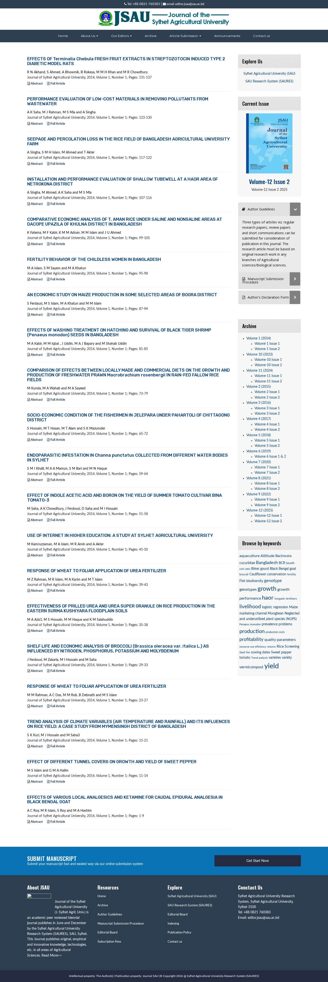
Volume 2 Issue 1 (267, 392)
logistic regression (275, 607)
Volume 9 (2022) (258, 494)
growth (267, 589)
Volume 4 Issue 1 (267, 424)
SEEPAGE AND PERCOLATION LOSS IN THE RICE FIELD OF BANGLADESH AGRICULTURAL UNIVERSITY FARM (128, 141)
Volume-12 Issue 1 (268, 515)
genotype (273, 580)
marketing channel (253, 613)
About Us (88, 36)
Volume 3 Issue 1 (267, 408)
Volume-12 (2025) (259, 510)
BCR (282, 563)
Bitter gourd (260, 569)
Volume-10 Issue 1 (268, 360)
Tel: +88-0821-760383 (143, 4)
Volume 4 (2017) (258, 419)
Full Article (57, 83)
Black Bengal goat (283, 569)
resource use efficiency (252, 646)
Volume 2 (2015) (258, 386)
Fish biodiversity (251, 581)
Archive (151, 36)
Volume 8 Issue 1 (267, 483)
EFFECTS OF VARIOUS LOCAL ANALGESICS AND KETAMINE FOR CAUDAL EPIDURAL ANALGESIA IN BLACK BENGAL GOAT (125, 800)
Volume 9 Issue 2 (267, 505)
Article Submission (184, 36)
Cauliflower (257, 574)
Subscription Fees (109, 941)
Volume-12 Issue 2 (269, 181)
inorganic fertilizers (285, 598)
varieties (275, 657)
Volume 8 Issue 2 (267, 489)
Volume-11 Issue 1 (268, 376)
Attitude (267, 556)
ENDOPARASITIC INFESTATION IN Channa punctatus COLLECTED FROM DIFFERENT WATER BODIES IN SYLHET (127, 458)
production (252, 631)
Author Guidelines (109, 914)
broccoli (244, 574)
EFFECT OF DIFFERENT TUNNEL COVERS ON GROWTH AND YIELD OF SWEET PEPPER (111, 761)
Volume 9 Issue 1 (267, 499)
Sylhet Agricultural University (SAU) (269, 73)
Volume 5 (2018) (258, 435)
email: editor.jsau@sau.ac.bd (185, 4)
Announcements (227, 36)
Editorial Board (107, 932)
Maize (293, 607)
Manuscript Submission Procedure (120, 923)
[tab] (269, 209)
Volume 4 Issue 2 (267, 429)
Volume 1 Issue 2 (267, 349)
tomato (244, 657)
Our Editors (120, 36)
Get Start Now (257, 861)
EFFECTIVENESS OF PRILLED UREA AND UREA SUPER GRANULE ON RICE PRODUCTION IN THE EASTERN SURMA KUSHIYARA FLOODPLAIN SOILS (121, 608)
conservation (276, 574)
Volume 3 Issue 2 (267, 413)
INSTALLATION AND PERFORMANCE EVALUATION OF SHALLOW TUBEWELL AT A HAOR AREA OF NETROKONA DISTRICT (122, 182)
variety (287, 657)
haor (267, 598)
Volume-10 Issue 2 (268, 365)
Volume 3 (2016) (258, 403)
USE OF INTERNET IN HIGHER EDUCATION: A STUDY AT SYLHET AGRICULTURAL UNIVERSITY (120, 535)
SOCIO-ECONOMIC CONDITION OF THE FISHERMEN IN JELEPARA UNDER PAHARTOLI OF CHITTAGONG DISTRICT (128, 417)
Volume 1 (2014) (258, 338)
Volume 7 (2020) (258, 462)
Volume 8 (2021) (258, 478)
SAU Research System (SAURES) (269, 81)
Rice (280, 646)
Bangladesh (267, 562)
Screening (292, 646)
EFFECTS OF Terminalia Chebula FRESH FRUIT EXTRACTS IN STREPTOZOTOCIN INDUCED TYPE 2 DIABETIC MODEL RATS (126, 61)
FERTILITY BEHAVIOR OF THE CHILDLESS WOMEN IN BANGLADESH (94, 259)
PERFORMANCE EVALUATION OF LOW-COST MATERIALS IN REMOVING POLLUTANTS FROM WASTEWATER (117, 101)
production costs (275, 632)
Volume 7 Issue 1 (267, 467)
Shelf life (244, 652)
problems (285, 624)
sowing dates (260, 652)
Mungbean (276, 613)
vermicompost (251, 667)
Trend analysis (259, 658)
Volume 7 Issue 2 (267, 472)
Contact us (261, 36)
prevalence (270, 624)
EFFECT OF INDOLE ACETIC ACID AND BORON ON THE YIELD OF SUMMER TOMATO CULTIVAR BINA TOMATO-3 (124, 498)
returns (271, 646)
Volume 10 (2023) (259, 354)
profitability (251, 639)
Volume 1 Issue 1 (267, 343)
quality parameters (280, 640)
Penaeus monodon (250, 624)
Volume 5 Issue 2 (267, 446)
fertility (291, 574)
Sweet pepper (281, 652)
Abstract (36, 83)
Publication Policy (179, 932)
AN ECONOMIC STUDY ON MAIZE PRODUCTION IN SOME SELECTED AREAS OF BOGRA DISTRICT (122, 294)
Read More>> (52, 955)
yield (271, 666)
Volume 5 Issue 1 (267, 440)
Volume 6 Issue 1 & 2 (270, 456)
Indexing (173, 923)
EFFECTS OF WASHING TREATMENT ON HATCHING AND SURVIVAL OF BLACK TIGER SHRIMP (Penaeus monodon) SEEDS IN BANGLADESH (119, 332)
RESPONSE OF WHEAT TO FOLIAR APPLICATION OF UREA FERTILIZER (96, 570)
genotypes (248, 589)
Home (63, 36)
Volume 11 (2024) (259, 370)
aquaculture (249, 556)
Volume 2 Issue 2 (267, 397)
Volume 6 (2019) (258, 451)
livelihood (250, 606)
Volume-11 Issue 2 (268, 381)
